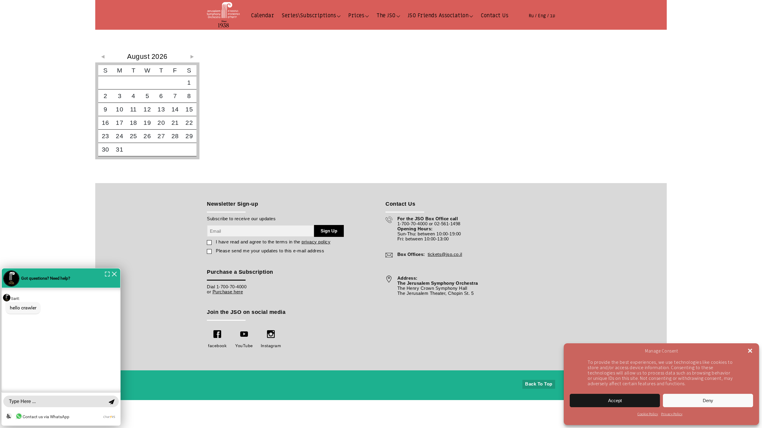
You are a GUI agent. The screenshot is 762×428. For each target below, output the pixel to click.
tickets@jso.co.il (445, 254)
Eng (542, 16)
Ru (531, 16)
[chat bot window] (61, 347)
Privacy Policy (672, 414)
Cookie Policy (647, 414)
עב (552, 16)
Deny (708, 400)
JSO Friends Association (438, 15)
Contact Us (494, 15)
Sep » (192, 56)
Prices (356, 15)
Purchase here (228, 291)
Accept (615, 400)
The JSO (386, 15)
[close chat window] (114, 273)
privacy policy (316, 241)
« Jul (102, 56)
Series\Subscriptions (309, 15)
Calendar (262, 15)
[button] (750, 351)
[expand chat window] (107, 273)
